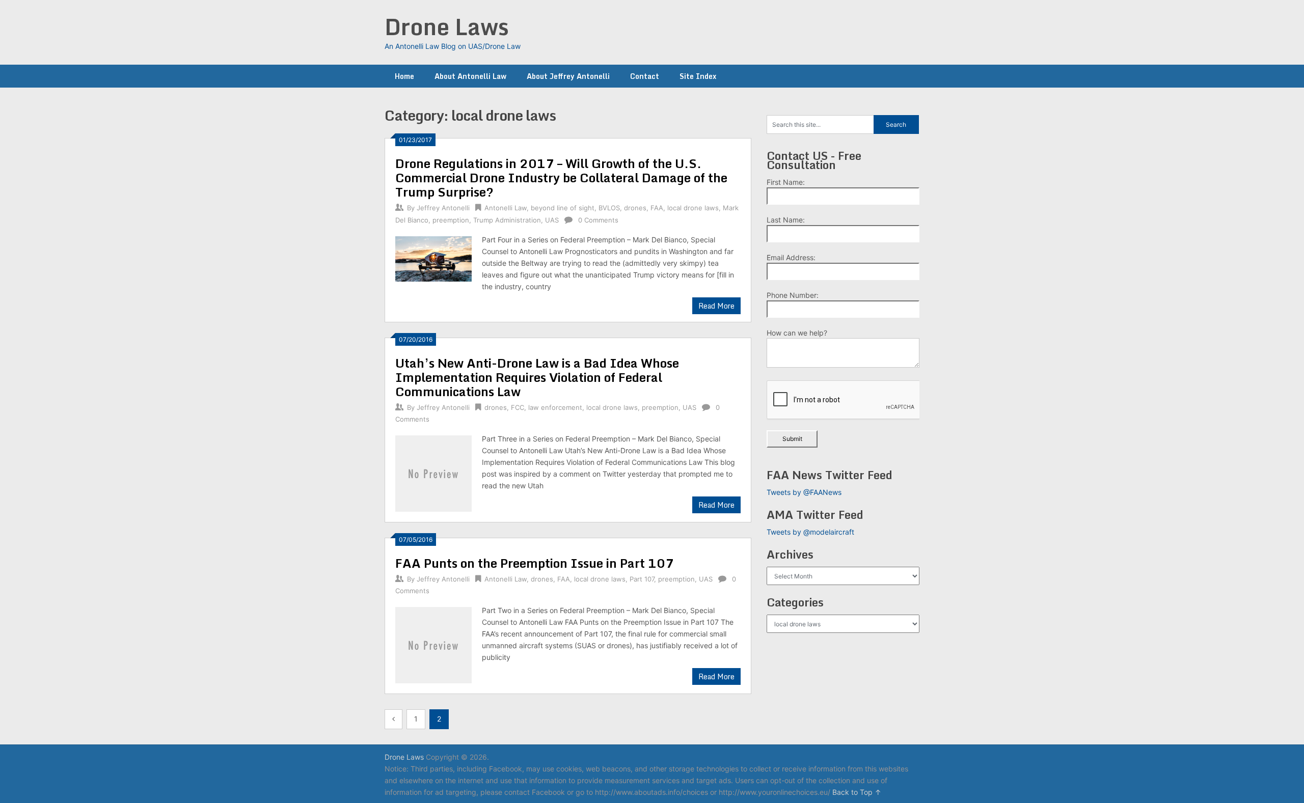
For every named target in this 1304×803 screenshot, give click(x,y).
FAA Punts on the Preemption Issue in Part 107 (534, 563)
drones (635, 208)
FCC (517, 407)
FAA (656, 208)
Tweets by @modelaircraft (810, 532)
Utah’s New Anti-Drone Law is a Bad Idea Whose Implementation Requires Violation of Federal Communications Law (537, 377)
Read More (716, 306)
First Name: (786, 182)
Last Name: (786, 219)
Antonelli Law (505, 208)
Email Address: (791, 257)
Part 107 (642, 579)
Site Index (698, 76)
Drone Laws (447, 26)
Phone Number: (793, 295)
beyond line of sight (562, 208)
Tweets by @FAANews (804, 492)
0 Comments (598, 220)
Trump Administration (507, 220)
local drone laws (693, 208)
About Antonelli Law (470, 76)
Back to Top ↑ (856, 792)
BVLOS (609, 208)
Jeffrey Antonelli (443, 208)
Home (404, 76)
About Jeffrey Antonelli (568, 76)
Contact (644, 76)
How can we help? (797, 332)
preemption (450, 220)
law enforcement (555, 407)
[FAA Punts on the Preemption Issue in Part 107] (433, 643)
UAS (552, 220)
